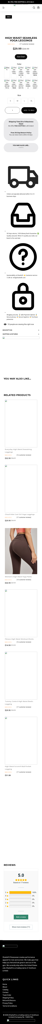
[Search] (34, 8)
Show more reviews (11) (21, 927)
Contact (5, 992)
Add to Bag (29, 110)
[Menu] (4, 8)
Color (19, 64)
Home (5, 984)
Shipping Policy (8, 998)
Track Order (7, 995)
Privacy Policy (8, 1003)
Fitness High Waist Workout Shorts (19, 639)
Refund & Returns (9, 1000)
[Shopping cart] (38, 8)
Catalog (5, 990)
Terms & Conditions (10, 1006)
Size (19, 95)
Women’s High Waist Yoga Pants (18, 577)
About (5, 987)
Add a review (21, 917)
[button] (21, 834)
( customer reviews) (27, 44)
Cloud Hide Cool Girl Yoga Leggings (20, 514)
